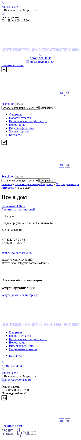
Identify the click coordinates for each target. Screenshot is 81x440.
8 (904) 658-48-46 (40, 58)
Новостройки (17, 124)
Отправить (47, 107)
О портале (15, 114)
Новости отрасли (20, 117)
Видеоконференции (21, 128)
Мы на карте (10, 6)
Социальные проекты (23, 349)
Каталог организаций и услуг (28, 121)
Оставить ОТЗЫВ (13, 206)
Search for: (8, 103)
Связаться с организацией (18, 209)
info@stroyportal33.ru (42, 61)
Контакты (15, 134)
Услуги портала (19, 131)
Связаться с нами (13, 65)
